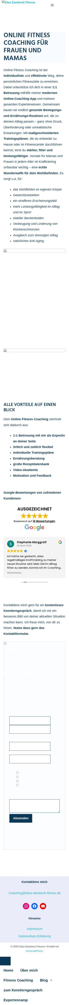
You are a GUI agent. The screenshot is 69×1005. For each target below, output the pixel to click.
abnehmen (24, 781)
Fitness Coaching (18, 980)
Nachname (14, 735)
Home (8, 970)
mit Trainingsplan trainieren (32, 785)
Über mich (29, 970)
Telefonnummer (17, 752)
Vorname (54, 721)
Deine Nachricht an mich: (22, 797)
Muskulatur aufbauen (29, 777)
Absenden (20, 818)
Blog (44, 980)
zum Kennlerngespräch (23, 990)
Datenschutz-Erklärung (34, 936)
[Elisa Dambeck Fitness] (18, 2)
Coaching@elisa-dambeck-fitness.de (35, 893)
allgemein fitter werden (30, 773)
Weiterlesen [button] (14, 572)
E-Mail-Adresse (18, 740)
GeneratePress (34, 950)
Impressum (34, 929)
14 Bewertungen (44, 521)
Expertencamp (16, 1000)
